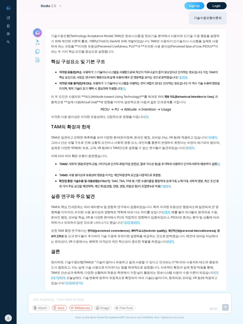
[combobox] (51, 5)
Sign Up (194, 6)
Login (216, 6)
